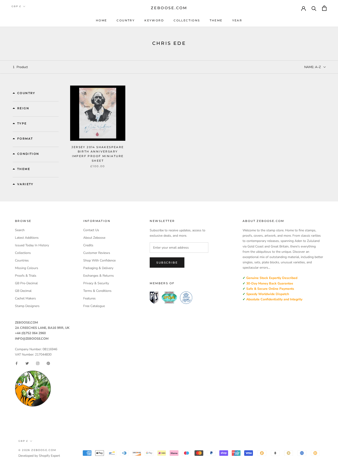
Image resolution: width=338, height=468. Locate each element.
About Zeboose (94, 237)
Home (101, 20)
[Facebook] (16, 363)
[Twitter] (27, 363)
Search (20, 230)
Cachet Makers (25, 298)
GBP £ (16, 6)
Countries (22, 260)
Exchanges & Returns (98, 275)
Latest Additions (27, 237)
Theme (216, 20)
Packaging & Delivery (98, 268)
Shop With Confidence (99, 260)
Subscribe (167, 262)
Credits (88, 245)
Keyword (154, 20)
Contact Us (91, 230)
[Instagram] (37, 363)
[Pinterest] (48, 363)
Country (126, 20)
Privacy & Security (96, 283)
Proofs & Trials (25, 275)
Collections (187, 20)
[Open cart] (324, 8)
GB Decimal (23, 291)
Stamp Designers (27, 306)
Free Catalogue (94, 306)
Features (89, 298)
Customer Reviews (96, 253)
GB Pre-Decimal (26, 283)
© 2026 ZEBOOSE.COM (37, 450)
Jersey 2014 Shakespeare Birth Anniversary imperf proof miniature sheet (98, 153)
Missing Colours (26, 268)
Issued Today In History (32, 245)
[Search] (314, 8)
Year (237, 20)
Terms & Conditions (97, 291)
